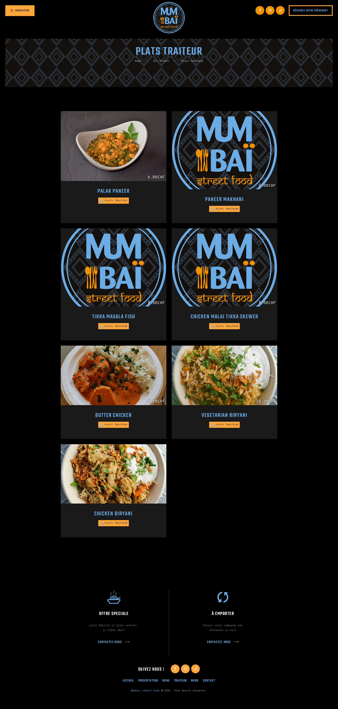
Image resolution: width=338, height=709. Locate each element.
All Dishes (161, 61)
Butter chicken (113, 415)
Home (138, 61)
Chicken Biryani (113, 514)
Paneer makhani (224, 199)
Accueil (128, 680)
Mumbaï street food (145, 690)
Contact (209, 680)
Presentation (148, 680)
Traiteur (180, 680)
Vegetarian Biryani (225, 415)
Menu (166, 680)
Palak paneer (114, 191)
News (195, 680)
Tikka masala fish (113, 317)
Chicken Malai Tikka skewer (224, 317)
